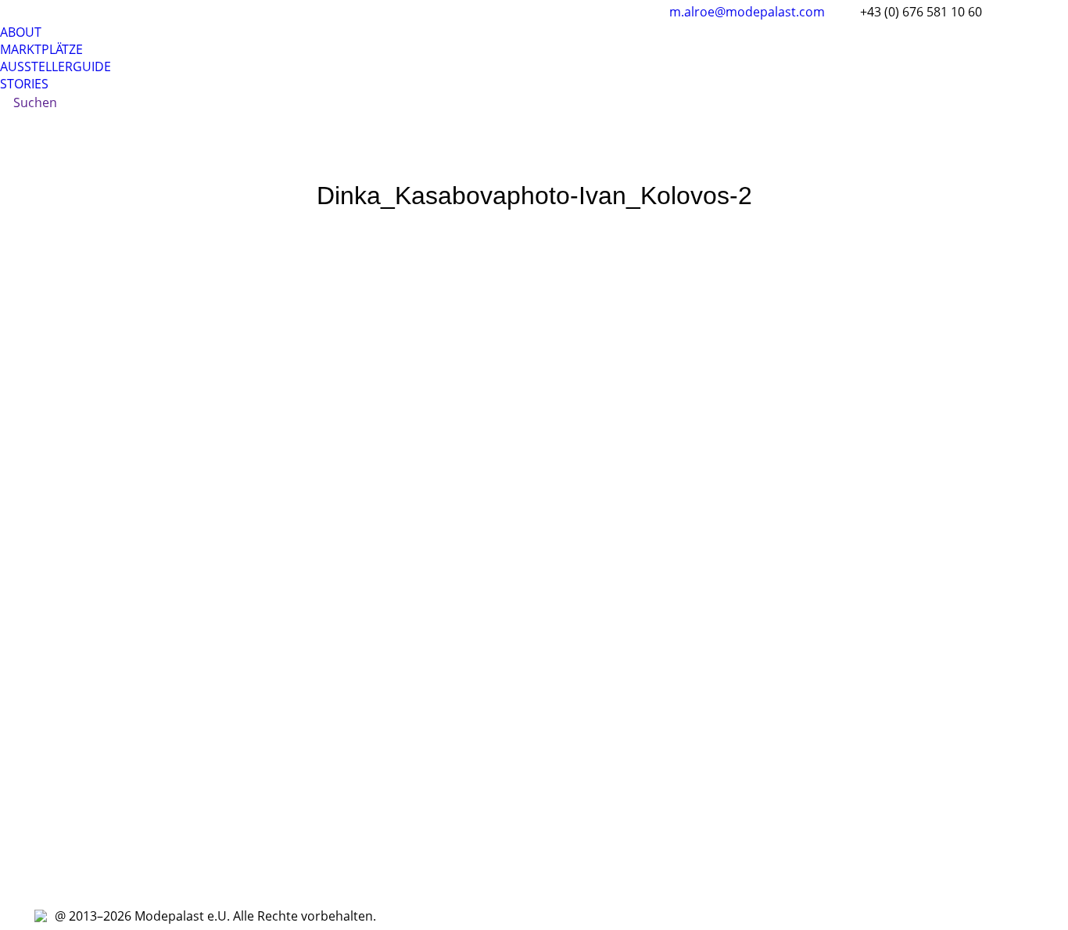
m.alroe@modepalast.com (747, 11)
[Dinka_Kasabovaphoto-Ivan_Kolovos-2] (534, 552)
